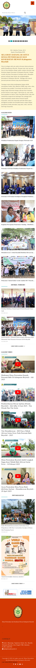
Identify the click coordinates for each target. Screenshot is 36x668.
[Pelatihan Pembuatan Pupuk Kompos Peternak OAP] (18, 127)
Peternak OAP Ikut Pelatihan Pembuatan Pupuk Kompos (18, 168)
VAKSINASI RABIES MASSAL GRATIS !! (12, 576)
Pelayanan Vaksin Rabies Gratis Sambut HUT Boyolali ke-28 (18, 280)
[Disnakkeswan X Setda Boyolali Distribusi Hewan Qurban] (18, 239)
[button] (9, 41)
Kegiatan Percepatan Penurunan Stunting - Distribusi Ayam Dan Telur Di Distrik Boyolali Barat (18, 224)
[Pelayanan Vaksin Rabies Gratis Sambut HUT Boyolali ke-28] (18, 267)
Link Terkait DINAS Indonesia (9, 662)
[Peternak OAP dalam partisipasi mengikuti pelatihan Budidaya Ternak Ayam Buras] (18, 183)
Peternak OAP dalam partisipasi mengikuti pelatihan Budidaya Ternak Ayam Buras (18, 196)
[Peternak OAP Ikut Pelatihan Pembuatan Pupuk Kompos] (18, 155)
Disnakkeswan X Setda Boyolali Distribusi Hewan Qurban (18, 252)
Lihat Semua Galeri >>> (18, 346)
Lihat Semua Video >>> (18, 583)
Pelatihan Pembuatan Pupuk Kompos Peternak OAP (17, 140)
